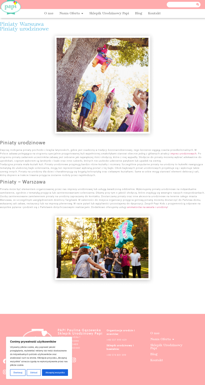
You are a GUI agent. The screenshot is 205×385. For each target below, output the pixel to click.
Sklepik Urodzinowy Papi (109, 13)
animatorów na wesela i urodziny (147, 207)
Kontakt (154, 13)
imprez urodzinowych (183, 153)
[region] (39, 358)
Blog (138, 13)
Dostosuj (18, 372)
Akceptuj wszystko (55, 372)
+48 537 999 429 (117, 340)
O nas (48, 13)
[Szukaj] (197, 4)
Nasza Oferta (69, 13)
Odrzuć (34, 372)
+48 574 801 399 (116, 355)
